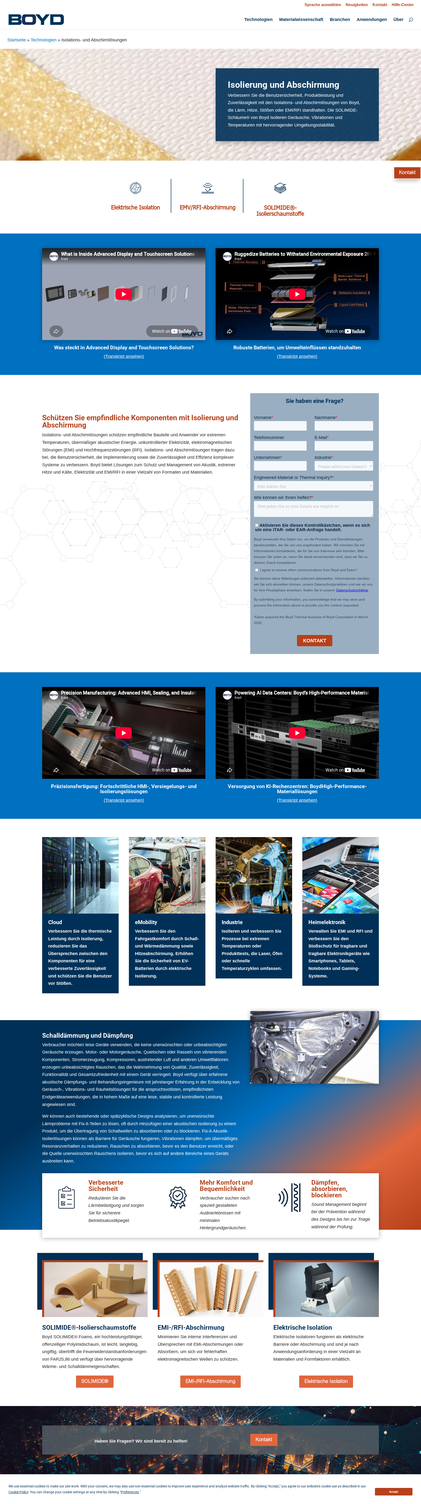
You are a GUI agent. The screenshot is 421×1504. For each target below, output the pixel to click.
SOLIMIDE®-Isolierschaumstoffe (280, 210)
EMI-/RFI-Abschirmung (210, 1381)
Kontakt (380, 5)
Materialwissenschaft (301, 20)
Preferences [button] (130, 1492)
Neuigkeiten (357, 5)
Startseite (16, 40)
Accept (393, 1492)
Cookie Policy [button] (18, 1492)
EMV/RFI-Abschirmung (208, 207)
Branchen (340, 20)
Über (398, 20)
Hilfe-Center (403, 5)
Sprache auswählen (323, 5)
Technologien (258, 20)
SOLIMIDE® (94, 1381)
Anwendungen (372, 20)
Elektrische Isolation (135, 207)
